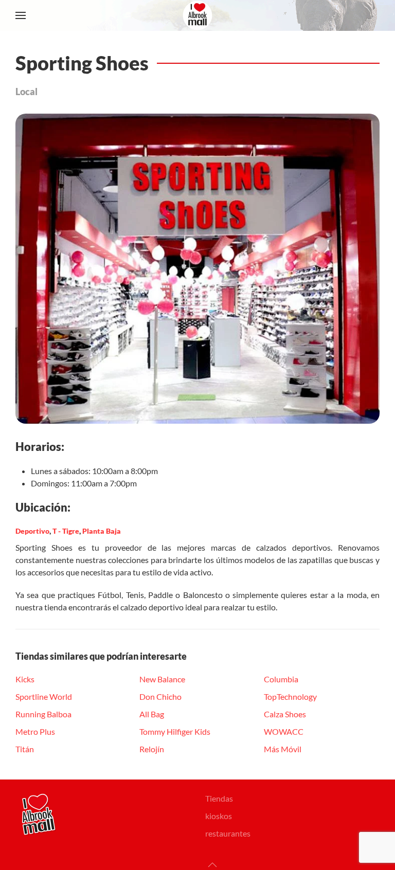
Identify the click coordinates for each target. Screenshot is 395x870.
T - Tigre (65, 531)
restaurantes (227, 833)
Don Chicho (160, 696)
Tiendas (219, 798)
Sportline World (43, 696)
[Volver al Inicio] (197, 15)
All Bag (151, 714)
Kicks (24, 679)
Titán (24, 749)
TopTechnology (290, 696)
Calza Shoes (285, 714)
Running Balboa (43, 714)
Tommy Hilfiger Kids (174, 731)
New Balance (162, 679)
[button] (20, 15)
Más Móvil (282, 749)
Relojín (151, 749)
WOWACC (283, 731)
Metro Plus (35, 731)
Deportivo (32, 531)
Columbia (281, 679)
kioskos (218, 816)
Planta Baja (101, 531)
